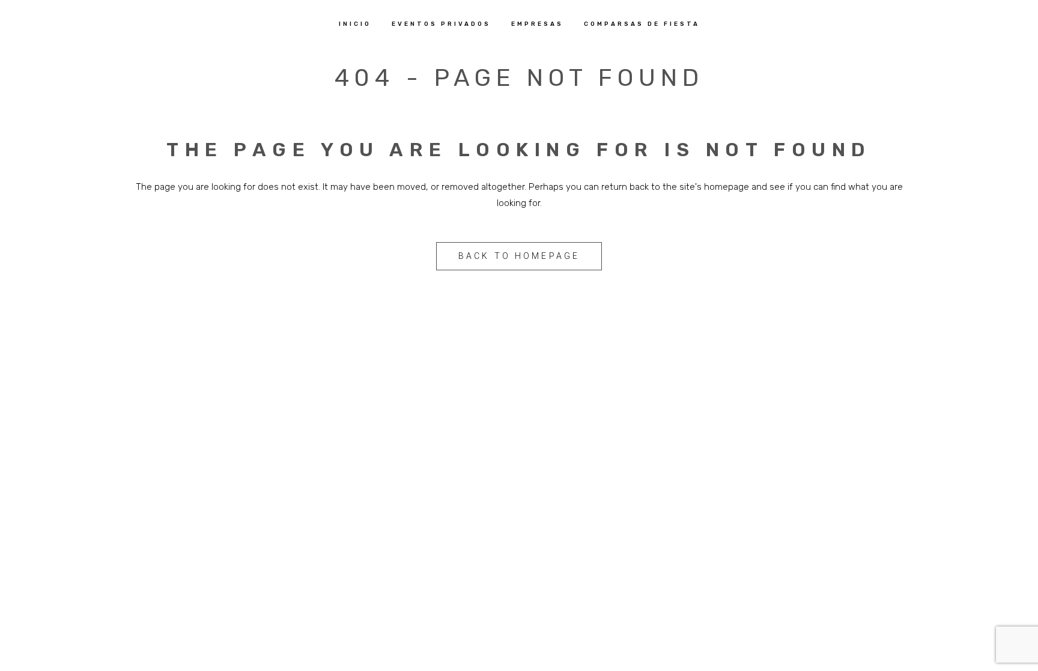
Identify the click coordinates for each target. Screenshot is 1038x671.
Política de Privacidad (465, 528)
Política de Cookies (636, 528)
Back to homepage (519, 256)
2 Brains (547, 490)
